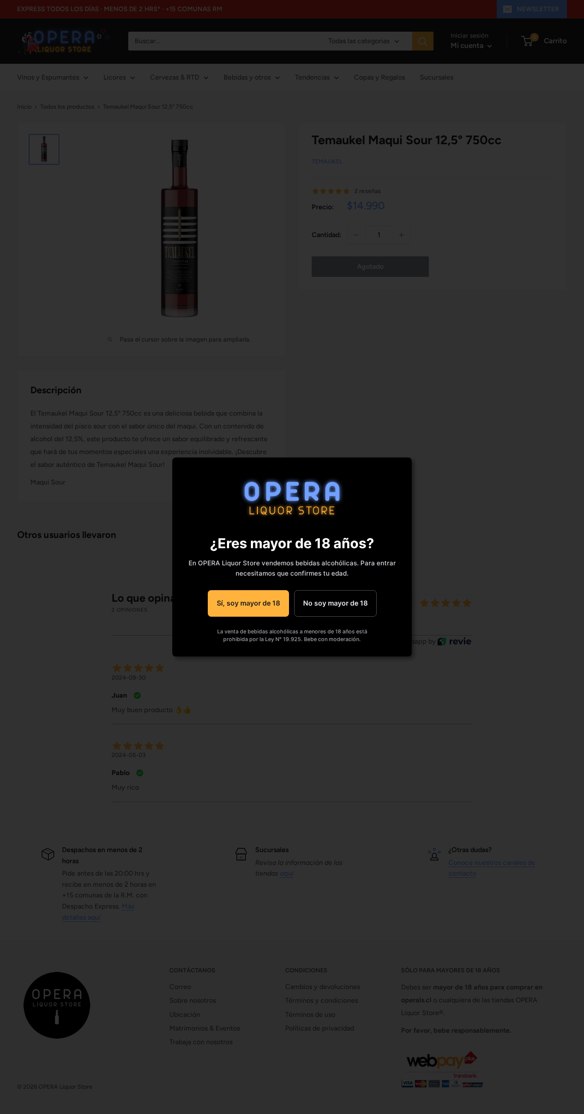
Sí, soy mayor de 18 (248, 603)
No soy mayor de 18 (335, 603)
